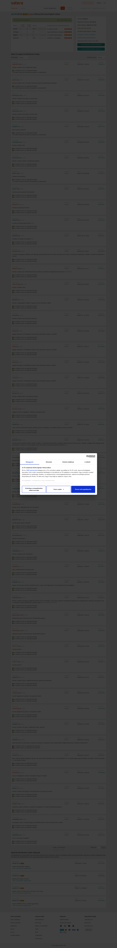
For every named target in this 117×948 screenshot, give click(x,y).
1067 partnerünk (32, 470)
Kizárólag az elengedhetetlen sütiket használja (34, 489)
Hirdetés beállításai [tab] (68, 462)
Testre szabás (57, 489)
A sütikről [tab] (87, 462)
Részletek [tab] (49, 462)
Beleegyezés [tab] (29, 462)
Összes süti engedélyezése (83, 489)
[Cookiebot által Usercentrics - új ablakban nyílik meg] (87, 456)
